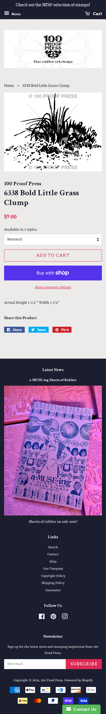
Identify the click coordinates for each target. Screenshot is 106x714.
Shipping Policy (53, 583)
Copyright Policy (53, 576)
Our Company (53, 569)
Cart (97, 14)
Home (9, 86)
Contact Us (83, 709)
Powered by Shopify (78, 680)
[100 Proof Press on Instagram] (65, 618)
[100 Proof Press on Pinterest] (53, 618)
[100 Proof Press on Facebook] (42, 618)
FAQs (53, 562)
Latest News (53, 369)
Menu (15, 14)
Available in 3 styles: (21, 229)
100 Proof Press (52, 680)
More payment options (53, 287)
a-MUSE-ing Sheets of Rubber (53, 380)
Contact (53, 554)
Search (53, 547)
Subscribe (84, 664)
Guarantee (53, 590)
